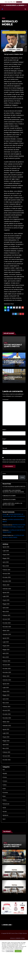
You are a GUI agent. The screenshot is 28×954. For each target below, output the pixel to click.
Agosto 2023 (6, 683)
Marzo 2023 (6, 702)
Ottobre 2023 (6, 676)
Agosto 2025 (6, 592)
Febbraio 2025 (6, 615)
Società (5, 811)
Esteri (4, 796)
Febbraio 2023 (6, 706)
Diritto (4, 788)
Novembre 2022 (7, 718)
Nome (4, 429)
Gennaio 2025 (6, 619)
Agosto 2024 (6, 638)
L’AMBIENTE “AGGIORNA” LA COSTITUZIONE (17, 319)
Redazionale (6, 803)
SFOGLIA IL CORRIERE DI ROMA (17, 938)
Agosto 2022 (6, 729)
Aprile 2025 (6, 607)
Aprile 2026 (6, 562)
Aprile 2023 (6, 699)
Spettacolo (5, 815)
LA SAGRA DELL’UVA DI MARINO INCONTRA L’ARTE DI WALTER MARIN (13, 862)
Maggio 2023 (6, 695)
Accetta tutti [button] (18, 951)
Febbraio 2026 (6, 569)
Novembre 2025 (7, 581)
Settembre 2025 (7, 588)
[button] (25, 9)
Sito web (5, 448)
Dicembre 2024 (7, 623)
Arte (4, 769)
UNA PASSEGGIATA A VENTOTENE (13, 378)
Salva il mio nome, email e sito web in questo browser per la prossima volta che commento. (14, 461)
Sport (4, 819)
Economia (5, 792)
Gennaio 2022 (6, 756)
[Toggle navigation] (14, 9)
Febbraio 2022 (6, 752)
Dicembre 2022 (7, 714)
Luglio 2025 (6, 596)
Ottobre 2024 (6, 630)
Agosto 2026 (6, 547)
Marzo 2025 (6, 611)
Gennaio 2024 (6, 664)
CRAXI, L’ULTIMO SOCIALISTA (8, 319)
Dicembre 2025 (7, 577)
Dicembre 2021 (7, 759)
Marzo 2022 (6, 748)
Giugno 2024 (6, 645)
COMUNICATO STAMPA (9, 495)
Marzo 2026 (6, 566)
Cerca (4, 473)
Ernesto (5, 514)
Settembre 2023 (7, 680)
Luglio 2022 (6, 733)
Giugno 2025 (6, 600)
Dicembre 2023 (7, 668)
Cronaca (5, 781)
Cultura (4, 784)
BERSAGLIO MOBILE (10, 23)
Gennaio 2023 (6, 710)
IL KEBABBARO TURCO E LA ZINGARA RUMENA (14, 362)
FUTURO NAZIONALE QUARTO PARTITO (13, 345)
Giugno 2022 (6, 737)
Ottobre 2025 (6, 585)
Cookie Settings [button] (10, 951)
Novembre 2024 (7, 626)
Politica (3, 18)
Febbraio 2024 (6, 661)
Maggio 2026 (6, 558)
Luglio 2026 (6, 550)
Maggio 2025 (6, 604)
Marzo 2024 (6, 657)
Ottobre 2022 (6, 721)
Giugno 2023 (6, 691)
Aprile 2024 (6, 653)
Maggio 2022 (6, 740)
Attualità (5, 773)
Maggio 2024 (6, 649)
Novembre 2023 (7, 672)
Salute (4, 807)
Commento (6, 399)
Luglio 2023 (6, 687)
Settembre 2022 (7, 725)
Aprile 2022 (6, 744)
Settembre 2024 (7, 634)
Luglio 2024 (6, 642)
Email (4, 439)
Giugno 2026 (6, 554)
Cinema (5, 777)
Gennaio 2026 (6, 573)
